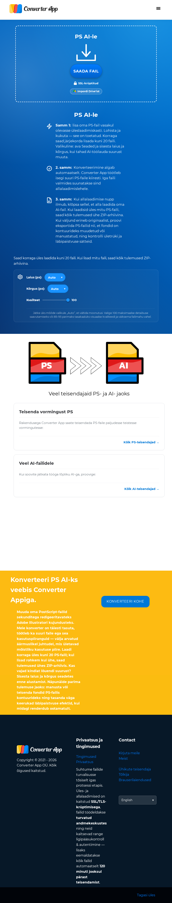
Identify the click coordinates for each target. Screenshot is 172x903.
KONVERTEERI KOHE (125, 601)
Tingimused (86, 757)
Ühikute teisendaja (135, 769)
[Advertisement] (86, 537)
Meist (123, 759)
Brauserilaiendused (135, 780)
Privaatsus (84, 762)
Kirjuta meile (129, 753)
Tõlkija (124, 775)
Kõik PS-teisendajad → (141, 442)
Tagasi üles (146, 895)
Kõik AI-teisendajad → (141, 489)
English (126, 800)
